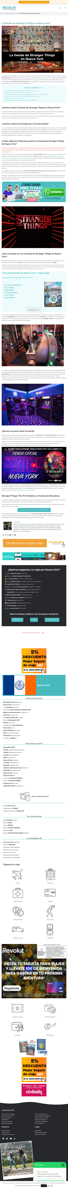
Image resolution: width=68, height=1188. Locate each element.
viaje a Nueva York (11, 735)
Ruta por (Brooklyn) (16, 833)
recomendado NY (11, 755)
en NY (9, 728)
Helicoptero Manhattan (41, 1121)
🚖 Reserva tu (18, 576)
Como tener (17, 709)
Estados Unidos (8, 13)
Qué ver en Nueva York (41, 1114)
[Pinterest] (15, 535)
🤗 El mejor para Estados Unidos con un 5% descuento (23, 581)
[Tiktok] (3, 535)
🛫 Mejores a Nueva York (16, 573)
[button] (65, 8)
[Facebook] (5, 535)
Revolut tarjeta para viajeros (42, 1115)
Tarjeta (9, 805)
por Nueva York (11, 704)
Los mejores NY (10, 738)
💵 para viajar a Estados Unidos (19, 584)
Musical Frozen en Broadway (11, 855)
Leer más (50, 1185)
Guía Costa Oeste (6, 1117)
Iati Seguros (11, 760)
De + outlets (13, 717)
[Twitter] (12, 535)
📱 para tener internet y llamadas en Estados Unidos (21, 592)
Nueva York (15, 13)
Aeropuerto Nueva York (12, 752)
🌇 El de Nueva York (14, 600)
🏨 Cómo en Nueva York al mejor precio (18, 578)
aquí (36, 118)
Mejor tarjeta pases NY (41, 1119)
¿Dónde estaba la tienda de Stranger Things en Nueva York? (20, 90)
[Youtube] (10, 535)
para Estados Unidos (12, 770)
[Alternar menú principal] (59, 8)
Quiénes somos (6, 1130)
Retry (43, 632)
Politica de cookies (40, 1134)
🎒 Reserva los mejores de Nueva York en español (23, 586)
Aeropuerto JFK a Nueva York (13, 750)
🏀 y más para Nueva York (18, 595)
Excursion (9, 844)
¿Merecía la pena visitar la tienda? (13, 98)
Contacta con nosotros (8, 1134)
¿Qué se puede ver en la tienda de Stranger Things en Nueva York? (22, 96)
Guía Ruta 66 (5, 1119)
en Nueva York (15, 712)
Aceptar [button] (44, 1185)
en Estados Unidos (16, 605)
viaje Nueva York (10, 765)
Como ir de (13, 778)
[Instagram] (8, 535)
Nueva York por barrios (11, 733)
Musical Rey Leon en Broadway (11, 857)
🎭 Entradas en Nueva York (18, 597)
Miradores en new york (9, 852)
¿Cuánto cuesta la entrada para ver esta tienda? (17, 92)
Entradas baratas (13, 725)
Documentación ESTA (9, 747)
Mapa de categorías (7, 1123)
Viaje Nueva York (11, 762)
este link (52, 162)
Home (1, 13)
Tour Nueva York (10, 707)
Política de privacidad (41, 1132)
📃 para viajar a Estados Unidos (18, 603)
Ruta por (7, 822)
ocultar (41, 88)
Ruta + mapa (10, 820)
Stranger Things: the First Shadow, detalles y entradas (34, 510)
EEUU (9, 775)
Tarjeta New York (10, 808)
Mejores (11, 720)
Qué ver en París (39, 1123)
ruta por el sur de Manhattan (27, 490)
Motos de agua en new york (10, 849)
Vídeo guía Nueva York (8, 1115)
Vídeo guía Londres (7, 1121)
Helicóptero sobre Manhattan (11, 847)
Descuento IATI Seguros (8, 1114)
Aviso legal (38, 1130)
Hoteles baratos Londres (42, 1117)
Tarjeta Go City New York (13, 811)
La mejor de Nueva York (16, 608)
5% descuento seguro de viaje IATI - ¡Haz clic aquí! (34, 2)
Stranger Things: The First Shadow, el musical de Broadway (20, 100)
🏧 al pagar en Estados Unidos (22, 589)
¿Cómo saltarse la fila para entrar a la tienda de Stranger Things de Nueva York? (26, 94)
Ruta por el (7, 830)
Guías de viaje (5, 1132)
